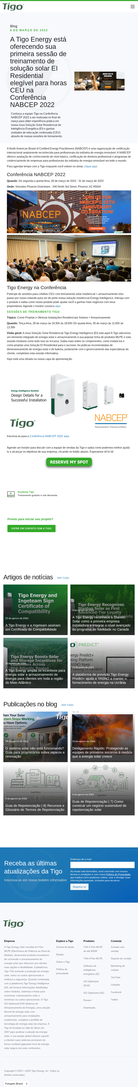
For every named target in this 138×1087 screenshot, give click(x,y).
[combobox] (16, 1083)
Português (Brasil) (14, 1083)
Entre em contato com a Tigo (31, 528)
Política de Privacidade (118, 874)
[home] (13, 7)
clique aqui (90, 166)
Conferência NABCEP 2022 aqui (49, 436)
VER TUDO (63, 578)
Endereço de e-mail (80, 859)
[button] (132, 7)
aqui (57, 306)
